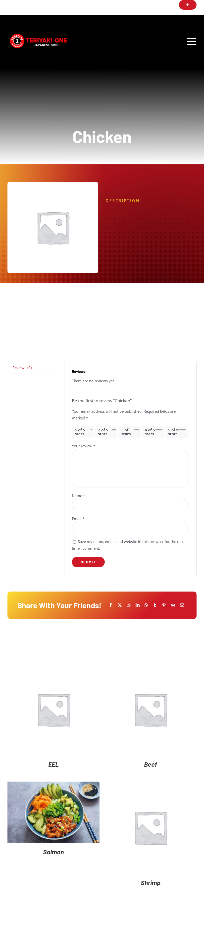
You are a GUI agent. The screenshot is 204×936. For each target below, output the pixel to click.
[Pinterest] (163, 605)
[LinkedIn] (137, 605)
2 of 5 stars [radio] (103, 431)
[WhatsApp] (146, 605)
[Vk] (173, 605)
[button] (188, 5)
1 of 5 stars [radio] (80, 431)
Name (78, 495)
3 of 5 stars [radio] (126, 431)
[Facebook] (110, 605)
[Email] (182, 605)
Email (78, 518)
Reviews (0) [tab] (22, 367)
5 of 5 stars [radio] (173, 431)
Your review (83, 445)
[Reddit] (128, 605)
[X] (119, 605)
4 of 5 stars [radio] (150, 431)
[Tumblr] (155, 605)
